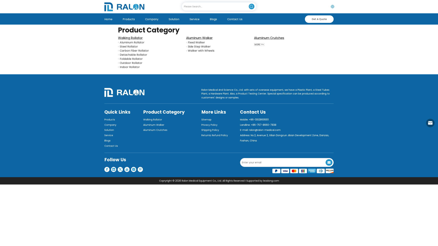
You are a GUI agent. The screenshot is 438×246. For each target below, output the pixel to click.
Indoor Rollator (130, 67)
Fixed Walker (196, 42)
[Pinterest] (140, 169)
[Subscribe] (329, 162)
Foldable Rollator (131, 59)
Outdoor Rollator (131, 63)
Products (109, 119)
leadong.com (271, 180)
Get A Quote (319, 19)
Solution (109, 130)
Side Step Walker (199, 47)
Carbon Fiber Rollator (134, 51)
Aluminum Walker (199, 38)
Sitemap (206, 119)
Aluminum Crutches (269, 38)
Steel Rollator (129, 47)
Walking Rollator (130, 38)
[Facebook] (107, 169)
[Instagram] (133, 169)
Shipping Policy (210, 130)
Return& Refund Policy (214, 135)
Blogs (107, 140)
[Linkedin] (113, 169)
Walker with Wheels (201, 51)
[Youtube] (127, 169)
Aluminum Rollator (132, 42)
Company (110, 125)
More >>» (259, 44)
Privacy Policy (209, 125)
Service (108, 135)
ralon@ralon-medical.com (265, 130)
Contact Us (111, 146)
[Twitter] (120, 169)
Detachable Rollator (133, 55)
